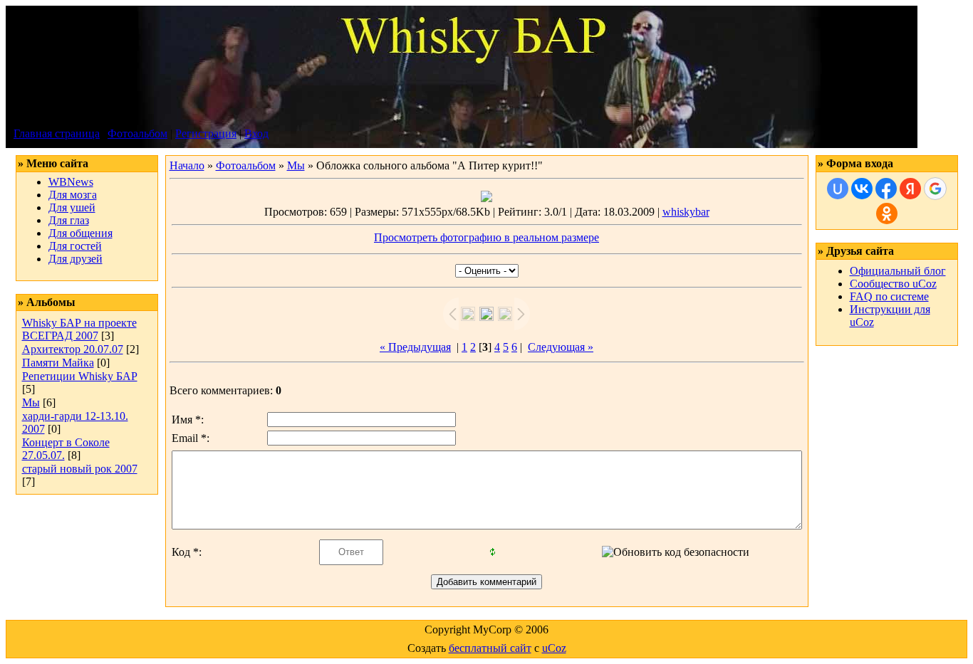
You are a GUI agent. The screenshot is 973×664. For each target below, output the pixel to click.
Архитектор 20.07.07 (72, 349)
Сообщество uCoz (893, 284)
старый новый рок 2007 (79, 469)
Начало (187, 165)
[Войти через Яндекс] (910, 188)
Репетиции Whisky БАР (79, 376)
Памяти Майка (58, 363)
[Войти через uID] (837, 188)
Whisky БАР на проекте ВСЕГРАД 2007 (79, 329)
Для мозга (72, 195)
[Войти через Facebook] (886, 188)
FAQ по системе (889, 296)
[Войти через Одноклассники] (886, 213)
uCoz (554, 648)
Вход (256, 133)
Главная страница (57, 133)
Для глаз (68, 220)
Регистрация (205, 133)
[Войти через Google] (935, 188)
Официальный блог (898, 271)
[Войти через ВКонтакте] (862, 188)
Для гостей (75, 246)
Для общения (80, 233)
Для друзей (75, 259)
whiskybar (685, 212)
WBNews (70, 182)
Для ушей (71, 207)
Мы (31, 402)
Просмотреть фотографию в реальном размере (486, 237)
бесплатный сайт (490, 648)
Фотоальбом (137, 133)
